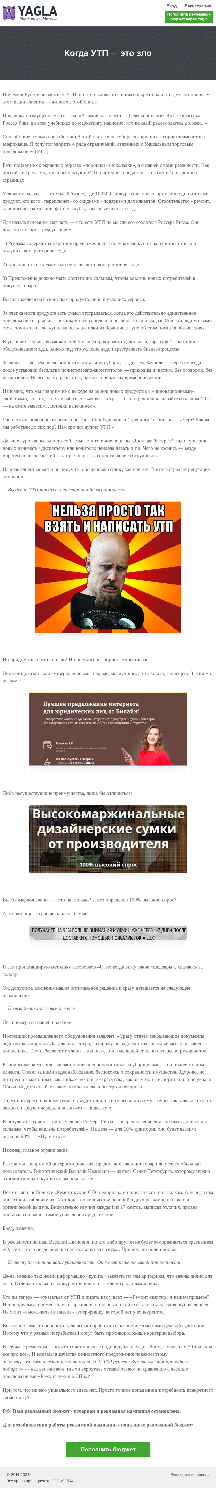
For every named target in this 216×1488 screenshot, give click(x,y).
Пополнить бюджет (189, 17)
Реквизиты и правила (190, 1474)
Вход (171, 6)
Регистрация (198, 6)
